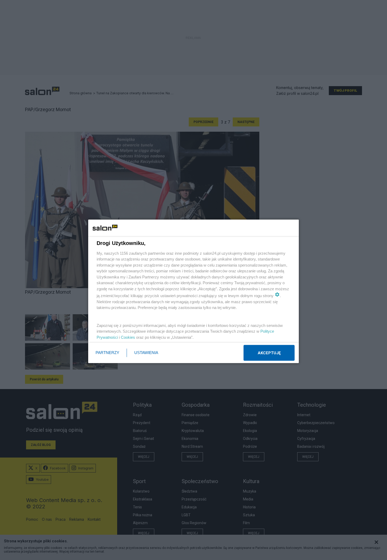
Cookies (128, 337)
